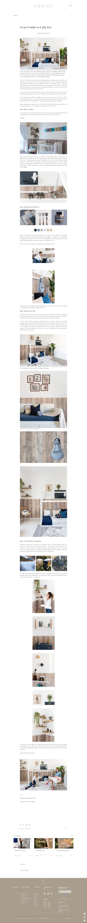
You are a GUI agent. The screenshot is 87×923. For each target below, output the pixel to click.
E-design (23, 895)
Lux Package (23, 897)
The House (36, 893)
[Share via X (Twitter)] (23, 824)
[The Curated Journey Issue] (64, 843)
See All (72, 835)
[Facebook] (84, 913)
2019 (45, 903)
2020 (45, 905)
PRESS (45, 899)
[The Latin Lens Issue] (23, 843)
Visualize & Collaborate (26, 898)
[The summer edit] (43, 843)
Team (18, 893)
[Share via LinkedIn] (26, 824)
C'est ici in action (25, 902)
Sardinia (36, 897)
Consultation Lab (24, 894)
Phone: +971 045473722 (64, 907)
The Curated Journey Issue (63, 850)
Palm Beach (36, 894)
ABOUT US (15, 887)
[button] (71, 15)
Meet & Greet (24, 893)
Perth (35, 895)
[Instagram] (84, 917)
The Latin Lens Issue (20, 850)
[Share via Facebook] (20, 824)
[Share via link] (30, 824)
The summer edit (40, 850)
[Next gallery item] (65, 138)
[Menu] (70, 5)
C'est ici (15, 893)
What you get (24, 901)
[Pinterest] (84, 920)
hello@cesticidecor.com (64, 905)
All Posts (15, 15)
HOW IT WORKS (25, 887)
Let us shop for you (25, 899)
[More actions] (66, 24)
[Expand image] (43, 138)
